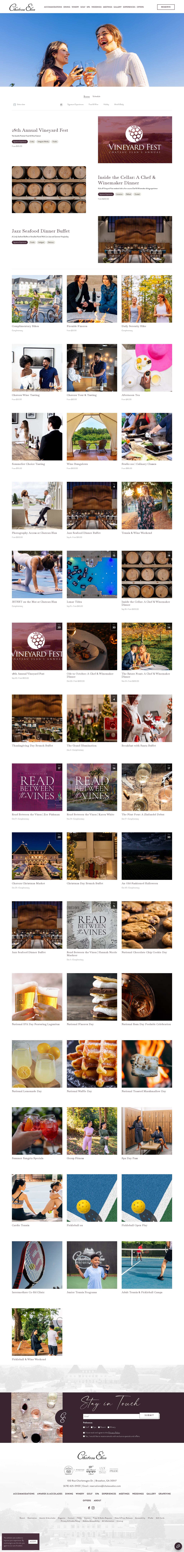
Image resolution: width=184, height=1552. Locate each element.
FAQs (79, 1518)
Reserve (166, 7)
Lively (32, 142)
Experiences (129, 7)
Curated (137, 194)
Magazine (61, 1518)
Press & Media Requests (102, 1518)
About (97, 1500)
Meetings (107, 7)
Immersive (119, 194)
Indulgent (41, 242)
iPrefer (150, 1518)
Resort (102, 1427)
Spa (88, 7)
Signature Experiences (19, 142)
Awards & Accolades (49, 1493)
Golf (82, 7)
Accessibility (140, 1518)
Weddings (96, 7)
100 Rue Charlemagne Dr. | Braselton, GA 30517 (92, 1480)
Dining (66, 7)
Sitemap (120, 1521)
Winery (75, 7)
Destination (32, 1518)
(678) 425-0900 (72, 1486)
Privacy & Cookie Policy (70, 1521)
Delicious (51, 242)
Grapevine (165, 1493)
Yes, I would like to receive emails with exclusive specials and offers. (112, 1436)
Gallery (118, 7)
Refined (128, 194)
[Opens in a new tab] (89, 1507)
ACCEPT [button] (33, 1542)
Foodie (55, 142)
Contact (71, 1518)
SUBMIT (149, 1415)
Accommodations (53, 7)
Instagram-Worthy (43, 142)
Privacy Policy (114, 1432)
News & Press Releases (124, 1518)
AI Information (108, 1521)
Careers (87, 1518)
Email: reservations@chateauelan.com (101, 1486)
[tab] (87, 97)
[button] (19, 105)
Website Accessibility (91, 1521)
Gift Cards (160, 1518)
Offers (140, 7)
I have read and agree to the (102, 1432)
